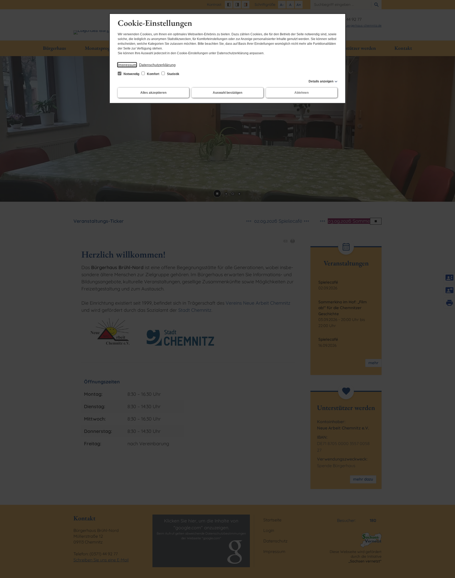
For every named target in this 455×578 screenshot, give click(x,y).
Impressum (127, 65)
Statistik (172, 74)
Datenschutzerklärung (157, 65)
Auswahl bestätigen (227, 93)
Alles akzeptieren (153, 93)
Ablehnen (301, 93)
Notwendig (131, 74)
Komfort (153, 74)
